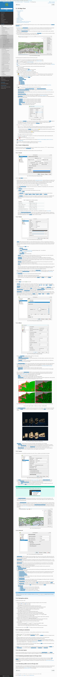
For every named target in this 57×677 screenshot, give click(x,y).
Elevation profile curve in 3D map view (23, 22)
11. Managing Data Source (5, 53)
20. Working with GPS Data (5, 65)
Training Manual (3, 79)
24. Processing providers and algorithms (5, 71)
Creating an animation (20, 19)
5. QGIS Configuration (5, 32)
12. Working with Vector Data (6, 54)
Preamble (2, 14)
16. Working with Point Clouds (6, 59)
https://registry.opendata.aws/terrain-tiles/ (25, 251)
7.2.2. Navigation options (6, 40)
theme (25, 675)
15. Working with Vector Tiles (6, 58)
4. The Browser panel (4, 31)
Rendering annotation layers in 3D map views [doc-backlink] (28, 656)
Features (2, 18)
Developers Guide (3, 88)
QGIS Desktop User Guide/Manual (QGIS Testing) (6, 26)
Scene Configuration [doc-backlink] (22, 145)
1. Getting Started (4, 27)
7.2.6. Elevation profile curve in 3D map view (7, 46)
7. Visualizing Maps (4, 35)
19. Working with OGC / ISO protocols (5, 64)
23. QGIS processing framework (6, 69)
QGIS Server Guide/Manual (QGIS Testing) (5, 77)
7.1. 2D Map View (4, 36)
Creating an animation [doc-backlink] (23, 630)
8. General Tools (4, 49)
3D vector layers (19, 20)
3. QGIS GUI (3, 30)
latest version (30, 0)
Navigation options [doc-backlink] (22, 598)
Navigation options (20, 18)
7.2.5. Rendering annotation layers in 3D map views (7, 44)
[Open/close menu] (0, 25)
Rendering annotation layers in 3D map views (24, 21)
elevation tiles (29, 250)
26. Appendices (4, 74)
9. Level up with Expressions (5, 50)
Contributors (2, 20)
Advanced (19, 17)
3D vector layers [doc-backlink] (21, 650)
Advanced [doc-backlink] (19, 530)
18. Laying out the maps (5, 62)
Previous (18, 4)
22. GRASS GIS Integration (5, 68)
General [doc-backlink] (19, 152)
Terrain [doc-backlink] (19, 216)
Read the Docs (32, 675)
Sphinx (20, 675)
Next (52, 4)
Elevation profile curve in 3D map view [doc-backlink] (27, 663)
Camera (19, 16)
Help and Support (3, 19)
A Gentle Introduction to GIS (5, 80)
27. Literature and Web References (6, 75)
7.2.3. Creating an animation (6, 41)
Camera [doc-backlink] (19, 451)
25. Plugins (3, 73)
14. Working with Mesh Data (5, 57)
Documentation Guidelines (4, 83)
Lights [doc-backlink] (18, 279)
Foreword (2, 15)
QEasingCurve (35, 641)
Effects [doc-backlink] (19, 323)
